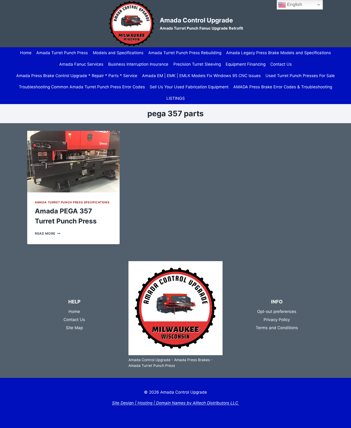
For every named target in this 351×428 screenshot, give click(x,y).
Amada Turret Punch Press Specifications (72, 202)
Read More (47, 233)
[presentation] (73, 161)
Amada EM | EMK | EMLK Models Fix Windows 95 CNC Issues (201, 75)
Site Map (74, 327)
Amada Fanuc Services (81, 64)
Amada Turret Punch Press (62, 52)
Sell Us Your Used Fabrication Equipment (189, 87)
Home (26, 52)
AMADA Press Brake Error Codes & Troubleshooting (282, 87)
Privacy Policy (277, 319)
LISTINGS (175, 98)
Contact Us (281, 64)
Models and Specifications (118, 52)
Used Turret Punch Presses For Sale (300, 75)
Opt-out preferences (276, 311)
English (294, 4)
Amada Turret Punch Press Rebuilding (184, 52)
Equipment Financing (246, 64)
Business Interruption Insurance (138, 64)
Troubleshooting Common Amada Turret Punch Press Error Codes (82, 87)
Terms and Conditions (277, 327)
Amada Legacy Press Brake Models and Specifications (278, 52)
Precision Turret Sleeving (197, 64)
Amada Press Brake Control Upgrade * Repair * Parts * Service (76, 75)
